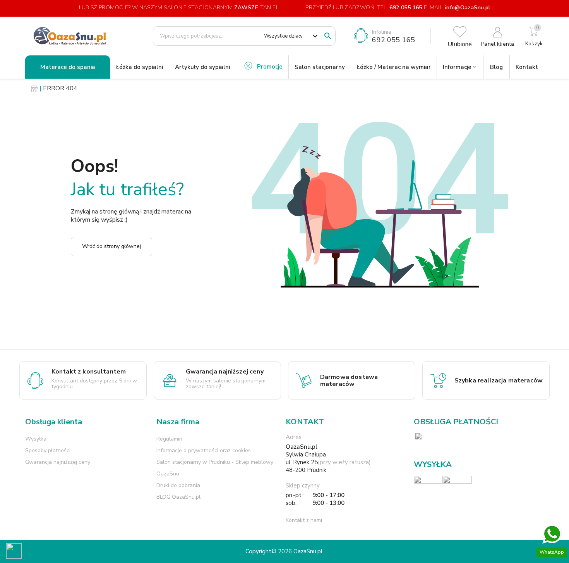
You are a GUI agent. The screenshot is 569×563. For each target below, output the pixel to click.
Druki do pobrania (178, 485)
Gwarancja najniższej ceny (57, 462)
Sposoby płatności (47, 450)
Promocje (270, 67)
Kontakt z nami (304, 520)
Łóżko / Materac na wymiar (394, 67)
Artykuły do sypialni (202, 67)
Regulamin (169, 438)
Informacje (457, 67)
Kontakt (527, 67)
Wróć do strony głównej (111, 246)
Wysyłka (35, 438)
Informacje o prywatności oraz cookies (203, 450)
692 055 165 (405, 7)
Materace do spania (67, 67)
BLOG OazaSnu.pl (178, 497)
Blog (496, 67)
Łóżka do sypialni (139, 67)
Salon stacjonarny (320, 67)
